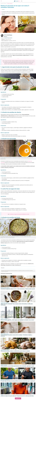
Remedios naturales (3, 3)
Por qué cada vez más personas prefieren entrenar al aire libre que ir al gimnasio (18, 380)
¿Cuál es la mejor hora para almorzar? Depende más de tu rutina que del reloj (17, 395)
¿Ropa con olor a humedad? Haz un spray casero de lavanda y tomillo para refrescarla (17, 304)
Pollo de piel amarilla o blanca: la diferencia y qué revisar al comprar (15, 351)
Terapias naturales (9, 3)
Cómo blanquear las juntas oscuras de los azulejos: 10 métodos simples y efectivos (16, 335)
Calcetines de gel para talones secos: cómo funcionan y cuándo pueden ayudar (18, 288)
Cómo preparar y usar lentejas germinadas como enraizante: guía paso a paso (17, 365)
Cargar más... (18, 398)
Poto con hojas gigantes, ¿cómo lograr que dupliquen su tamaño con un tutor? (17, 319)
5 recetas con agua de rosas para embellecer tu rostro (19, 214)
